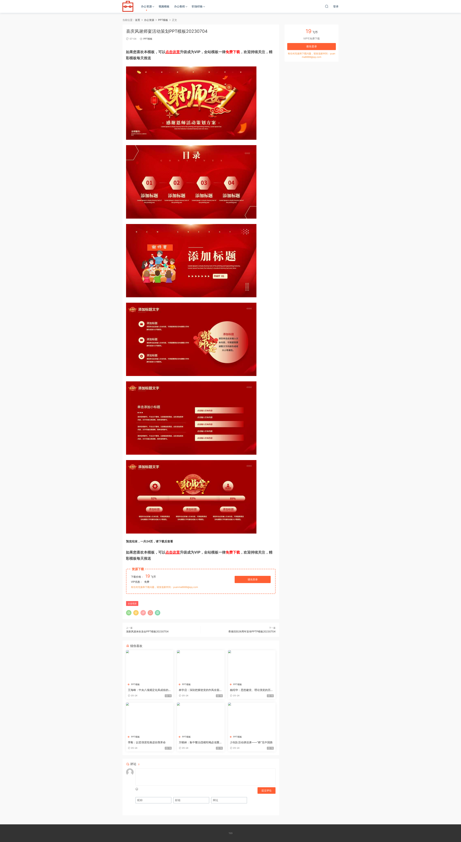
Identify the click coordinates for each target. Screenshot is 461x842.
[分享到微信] (128, 612)
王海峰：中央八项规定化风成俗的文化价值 (149, 690)
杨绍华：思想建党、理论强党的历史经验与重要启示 (251, 690)
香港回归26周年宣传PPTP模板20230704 (252, 631)
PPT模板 (147, 38)
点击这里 (172, 52)
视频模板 (164, 6)
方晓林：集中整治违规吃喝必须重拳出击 (200, 742)
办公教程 (179, 6)
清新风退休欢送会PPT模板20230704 (147, 631)
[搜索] (326, 6)
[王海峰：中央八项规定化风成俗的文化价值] (149, 665)
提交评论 (266, 790)
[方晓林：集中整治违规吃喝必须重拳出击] (200, 718)
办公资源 (146, 6)
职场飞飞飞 (127, 6)
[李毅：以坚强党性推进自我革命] (149, 718)
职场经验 (197, 6)
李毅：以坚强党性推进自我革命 (147, 742)
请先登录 (253, 579)
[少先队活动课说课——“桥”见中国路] (252, 718)
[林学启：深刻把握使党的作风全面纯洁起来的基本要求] (200, 665)
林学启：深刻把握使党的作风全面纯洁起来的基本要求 (200, 690)
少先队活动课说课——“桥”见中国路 (251, 742)
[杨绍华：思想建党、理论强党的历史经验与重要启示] (252, 665)
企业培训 (132, 603)
